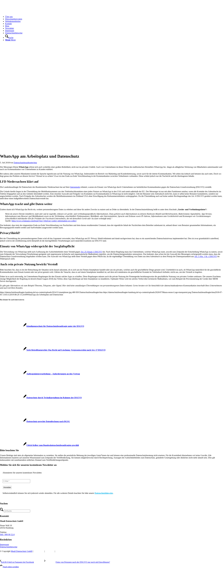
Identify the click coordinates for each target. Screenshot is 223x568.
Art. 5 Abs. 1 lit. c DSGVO (205, 256)
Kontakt (59, 551)
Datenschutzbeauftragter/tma (25, 163)
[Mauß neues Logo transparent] (19, 12)
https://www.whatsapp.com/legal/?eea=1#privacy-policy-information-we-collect (44, 221)
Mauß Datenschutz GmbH (21, 551)
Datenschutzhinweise (104, 493)
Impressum (4, 544)
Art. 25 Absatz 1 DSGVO (91, 252)
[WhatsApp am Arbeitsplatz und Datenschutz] (53, 150)
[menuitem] (114, 17)
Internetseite (75, 187)
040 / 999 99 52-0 (7, 534)
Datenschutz (39, 551)
